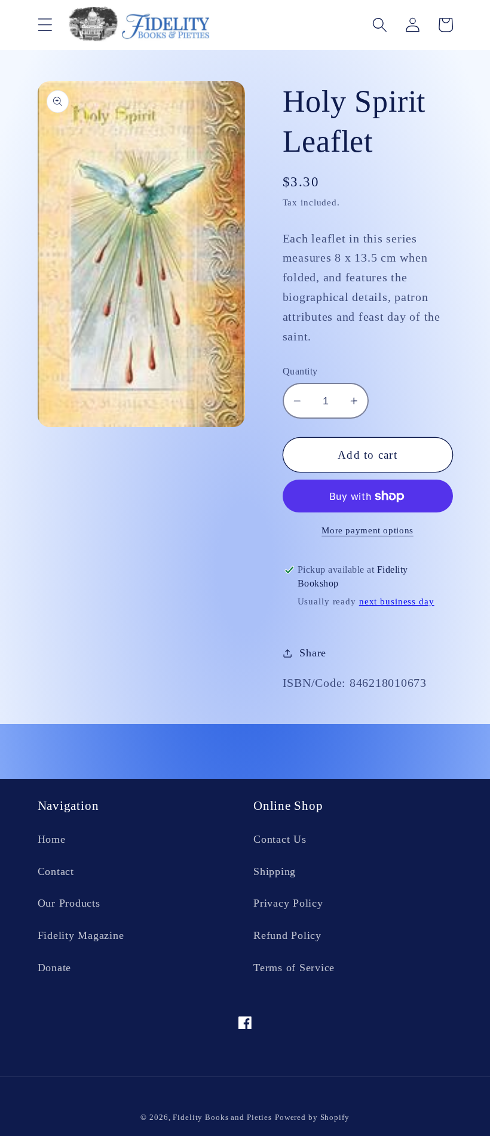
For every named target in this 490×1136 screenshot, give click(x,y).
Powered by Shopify (312, 1117)
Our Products (69, 903)
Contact (56, 871)
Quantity (300, 371)
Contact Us (280, 839)
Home (52, 839)
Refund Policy (287, 935)
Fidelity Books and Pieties (222, 1117)
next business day (396, 601)
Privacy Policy (288, 903)
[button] (45, 24)
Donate (55, 968)
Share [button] (312, 653)
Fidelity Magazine (81, 935)
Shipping (274, 871)
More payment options (367, 530)
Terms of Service (294, 968)
